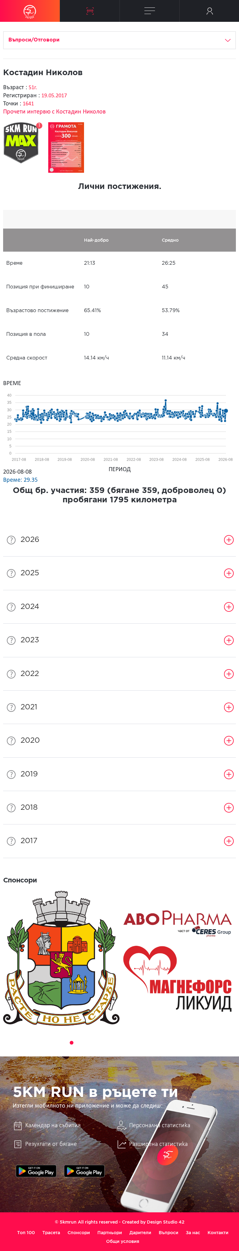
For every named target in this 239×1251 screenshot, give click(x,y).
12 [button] (150, 1043)
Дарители (140, 1232)
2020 (30, 740)
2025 (30, 573)
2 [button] (63, 1043)
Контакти (218, 1232)
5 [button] (89, 1043)
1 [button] (54, 1043)
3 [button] (71, 1043)
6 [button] (98, 1043)
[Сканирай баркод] (90, 11)
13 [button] (159, 1043)
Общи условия (122, 1241)
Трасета (51, 1232)
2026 (30, 539)
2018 (29, 807)
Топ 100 (26, 1232)
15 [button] (176, 1043)
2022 (30, 673)
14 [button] (167, 1043)
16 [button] (185, 1043)
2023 (30, 640)
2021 (29, 707)
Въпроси (168, 1232)
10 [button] (132, 1043)
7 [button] (106, 1043)
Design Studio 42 (166, 1222)
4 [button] (80, 1043)
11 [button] (141, 1043)
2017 (29, 841)
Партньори (109, 1232)
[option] (61, 958)
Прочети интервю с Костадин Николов (54, 112)
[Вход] (209, 11)
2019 (29, 774)
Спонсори (79, 1232)
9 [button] (124, 1043)
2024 (30, 606)
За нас (193, 1232)
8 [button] (115, 1043)
